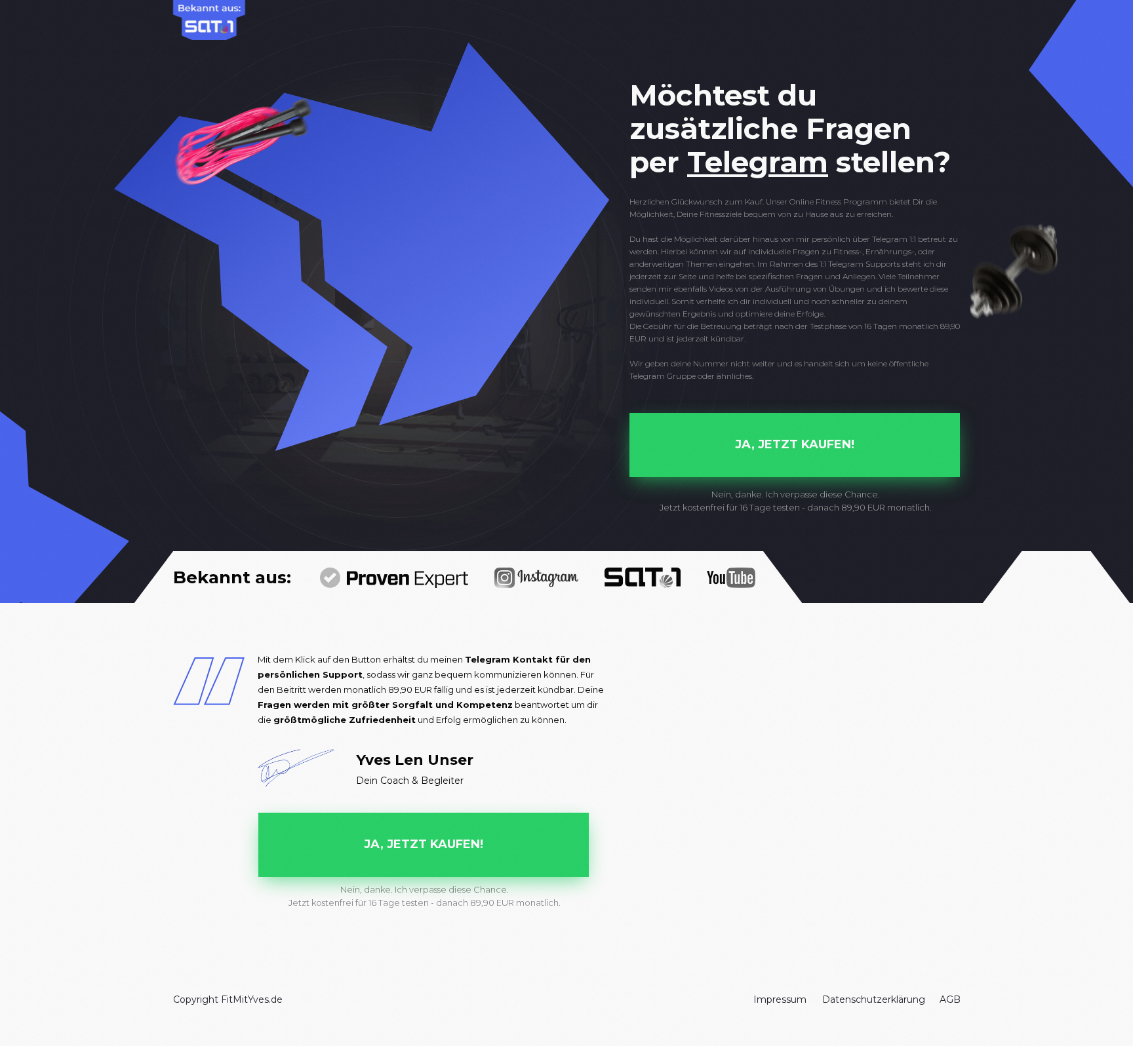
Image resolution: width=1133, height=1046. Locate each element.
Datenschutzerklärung (873, 999)
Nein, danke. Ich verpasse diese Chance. (795, 494)
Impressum (779, 999)
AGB (950, 999)
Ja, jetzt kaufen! (794, 444)
